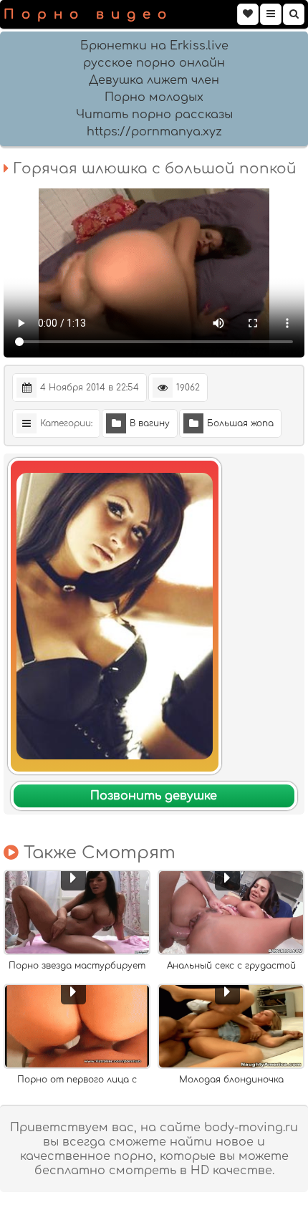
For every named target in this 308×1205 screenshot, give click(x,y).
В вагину (150, 423)
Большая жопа (240, 423)
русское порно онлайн (154, 63)
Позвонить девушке (153, 795)
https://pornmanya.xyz (154, 131)
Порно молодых (154, 97)
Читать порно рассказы (154, 114)
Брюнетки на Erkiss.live (154, 45)
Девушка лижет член (154, 80)
